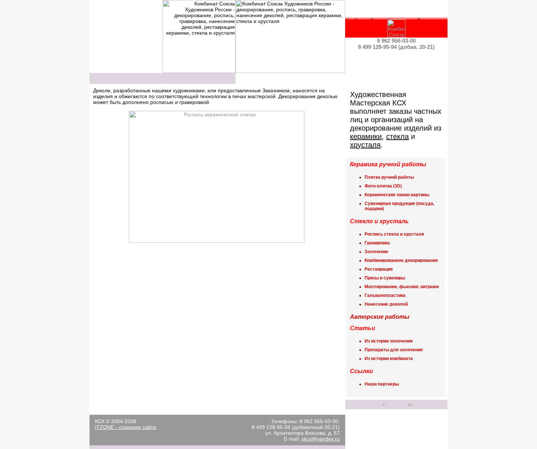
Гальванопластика (385, 295)
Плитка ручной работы (389, 177)
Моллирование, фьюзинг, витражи (402, 286)
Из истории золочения (389, 341)
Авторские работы (380, 317)
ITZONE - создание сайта (125, 427)
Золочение (376, 251)
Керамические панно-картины (397, 194)
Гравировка (377, 242)
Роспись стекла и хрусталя (394, 234)
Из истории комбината (389, 358)
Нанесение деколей (386, 304)
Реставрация (379, 269)
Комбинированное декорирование (401, 260)
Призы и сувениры (385, 277)
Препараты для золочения (394, 349)
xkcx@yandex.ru (320, 439)
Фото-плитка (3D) (383, 186)
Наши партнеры (382, 384)
